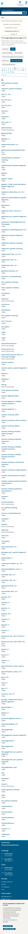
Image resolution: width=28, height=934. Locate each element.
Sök (24, 12)
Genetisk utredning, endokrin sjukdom (13, 420)
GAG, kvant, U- (6, 122)
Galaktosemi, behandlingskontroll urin (13, 230)
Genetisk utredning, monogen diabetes (13, 470)
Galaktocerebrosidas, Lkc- (9, 144)
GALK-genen (5, 293)
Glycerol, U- (5, 660)
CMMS (12, 49)
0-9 (13, 72)
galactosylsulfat (6, 133)
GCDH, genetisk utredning (9, 390)
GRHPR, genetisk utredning (10, 790)
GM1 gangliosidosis (7, 741)
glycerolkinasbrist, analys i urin (11, 672)
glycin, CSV (4, 677)
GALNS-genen (5, 310)
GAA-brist (4, 111)
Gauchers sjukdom (7, 362)
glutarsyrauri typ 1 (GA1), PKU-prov (12, 636)
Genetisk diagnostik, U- (8, 409)
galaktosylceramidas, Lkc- (9, 271)
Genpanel (4, 496)
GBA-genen (5, 379)
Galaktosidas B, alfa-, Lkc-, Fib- (11, 254)
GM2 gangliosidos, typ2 (8, 767)
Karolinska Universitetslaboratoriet (11, 24)
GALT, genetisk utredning (9, 315)
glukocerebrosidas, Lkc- (9, 547)
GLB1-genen (5, 541)
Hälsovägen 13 (8, 861)
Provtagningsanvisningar (11, 27)
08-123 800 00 (8, 856)
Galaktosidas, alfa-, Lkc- (9, 260)
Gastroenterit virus (7, 349)
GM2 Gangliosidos (7, 746)
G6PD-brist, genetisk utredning (11, 89)
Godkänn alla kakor (9, 929)
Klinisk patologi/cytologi (8, 64)
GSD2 (3, 795)
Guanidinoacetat (6, 806)
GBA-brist (4, 373)
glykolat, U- (5, 713)
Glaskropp (4, 530)
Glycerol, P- (5, 655)
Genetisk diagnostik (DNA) (9, 396)
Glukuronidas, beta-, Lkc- (9, 591)
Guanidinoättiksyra (7, 817)
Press (3, 889)
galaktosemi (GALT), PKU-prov (11, 211)
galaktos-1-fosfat (6, 179)
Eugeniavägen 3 (8, 875)
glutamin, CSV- (6, 614)
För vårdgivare (5, 887)
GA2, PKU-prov (6, 105)
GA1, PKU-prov (6, 100)
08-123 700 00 (8, 870)
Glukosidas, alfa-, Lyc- (8, 575)
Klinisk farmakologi (7, 53)
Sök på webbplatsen (7, 10)
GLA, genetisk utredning (9, 508)
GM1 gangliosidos (7, 729)
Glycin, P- (4, 683)
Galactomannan (6, 128)
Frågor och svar (5, 899)
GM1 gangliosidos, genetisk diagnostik (13, 735)
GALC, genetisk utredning (9, 282)
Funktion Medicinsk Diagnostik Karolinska (11, 21)
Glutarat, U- (5, 630)
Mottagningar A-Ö (6, 896)
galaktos (4, 173)
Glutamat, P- (5, 602)
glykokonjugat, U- (7, 707)
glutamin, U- (5, 625)
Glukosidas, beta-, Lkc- (8, 580)
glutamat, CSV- (6, 597)
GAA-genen (5, 116)
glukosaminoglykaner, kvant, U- (11, 569)
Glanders (4, 524)
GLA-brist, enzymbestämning (10, 513)
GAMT (3, 332)
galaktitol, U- (5, 139)
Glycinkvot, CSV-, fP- (7, 694)
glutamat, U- (5, 608)
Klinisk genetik (18, 53)
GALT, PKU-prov (6, 321)
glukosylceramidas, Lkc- (9, 586)
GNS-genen (5, 778)
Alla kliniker (5, 49)
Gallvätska (4, 299)
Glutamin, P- (5, 619)
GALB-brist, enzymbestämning (11, 276)
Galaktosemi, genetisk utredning (11, 243)
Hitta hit (3, 884)
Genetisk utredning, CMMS (10, 415)
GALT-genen (5, 327)
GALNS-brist (5, 304)
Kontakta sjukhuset (6, 882)
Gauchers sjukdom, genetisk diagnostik (14, 368)
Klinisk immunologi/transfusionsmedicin (12, 56)
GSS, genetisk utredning (9, 801)
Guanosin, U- (5, 829)
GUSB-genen (5, 834)
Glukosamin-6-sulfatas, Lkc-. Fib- (11, 563)
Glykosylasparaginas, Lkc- (9, 724)
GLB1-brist (4, 535)
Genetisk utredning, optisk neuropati (13, 475)
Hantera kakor (8, 926)
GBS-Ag (3, 385)
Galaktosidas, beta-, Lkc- (9, 265)
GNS (2, 773)
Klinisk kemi (5, 60)
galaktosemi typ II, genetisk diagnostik (13, 216)
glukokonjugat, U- (7, 558)
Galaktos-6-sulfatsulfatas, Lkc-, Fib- (12, 192)
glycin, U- (4, 688)
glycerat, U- (5, 649)
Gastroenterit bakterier (8, 343)
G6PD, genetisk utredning (9, 83)
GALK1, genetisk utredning (9, 288)
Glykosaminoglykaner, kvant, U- (11, 718)
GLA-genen (4, 519)
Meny (26, 4)
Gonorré (4, 784)
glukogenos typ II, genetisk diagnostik (13, 552)
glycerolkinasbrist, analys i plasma (12, 666)
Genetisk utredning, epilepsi (10, 426)
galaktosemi (5, 205)
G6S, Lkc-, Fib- (5, 94)
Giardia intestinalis (7, 502)
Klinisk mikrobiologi (16, 60)
